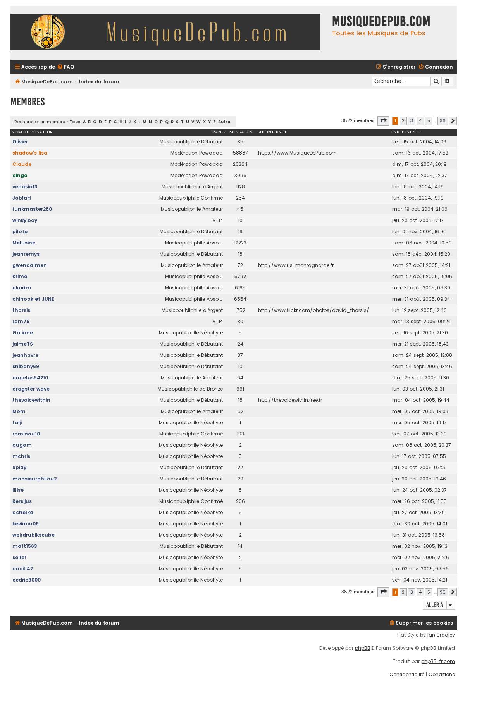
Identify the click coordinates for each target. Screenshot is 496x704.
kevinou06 (25, 523)
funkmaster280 (32, 209)
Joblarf (21, 198)
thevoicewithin (31, 400)
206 (240, 501)
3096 (240, 175)
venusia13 (25, 186)
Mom (19, 411)
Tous (75, 122)
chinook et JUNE (33, 299)
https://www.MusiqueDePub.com (297, 153)
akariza (21, 287)
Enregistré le (406, 131)
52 (240, 411)
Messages (241, 131)
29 (240, 478)
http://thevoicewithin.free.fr (290, 400)
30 (240, 321)
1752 (240, 310)
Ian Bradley (441, 635)
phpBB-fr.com (438, 661)
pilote (20, 231)
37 (240, 355)
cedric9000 (26, 580)
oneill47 (22, 568)
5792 (240, 276)
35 (240, 141)
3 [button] (411, 120)
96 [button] (443, 120)
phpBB (362, 648)
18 (240, 220)
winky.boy (24, 220)
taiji (17, 422)
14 (240, 546)
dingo (20, 175)
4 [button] (420, 120)
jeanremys (26, 254)
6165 (240, 287)
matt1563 (24, 546)
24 (240, 344)
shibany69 (25, 366)
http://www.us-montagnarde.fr (296, 265)
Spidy (19, 467)
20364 (240, 164)
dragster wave (31, 389)
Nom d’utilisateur (32, 131)
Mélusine (23, 242)
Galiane (22, 332)
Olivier (20, 141)
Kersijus (22, 501)
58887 (240, 153)
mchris (21, 456)
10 (240, 366)
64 (240, 377)
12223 (240, 242)
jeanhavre (25, 355)
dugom (22, 445)
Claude (21, 164)
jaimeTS (22, 344)
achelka (22, 512)
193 (240, 433)
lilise (18, 490)
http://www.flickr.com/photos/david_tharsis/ (313, 310)
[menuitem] (65, 67)
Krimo (20, 276)
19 (240, 231)
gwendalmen (29, 265)
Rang (218, 131)
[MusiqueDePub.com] (169, 33)
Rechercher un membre (39, 122)
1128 (240, 186)
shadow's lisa (29, 153)
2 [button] (403, 120)
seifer (19, 557)
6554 (240, 299)
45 (240, 209)
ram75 (20, 321)
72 (240, 265)
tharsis (21, 310)
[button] (383, 121)
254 (240, 198)
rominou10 (26, 433)
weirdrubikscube (33, 535)
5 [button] (428, 120)
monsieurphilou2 (34, 478)
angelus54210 (30, 377)
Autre (224, 122)
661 (240, 389)
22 (240, 467)
